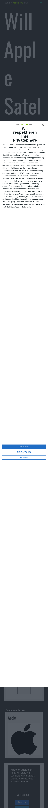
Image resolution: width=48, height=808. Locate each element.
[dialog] (24, 404)
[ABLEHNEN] (44, 126)
